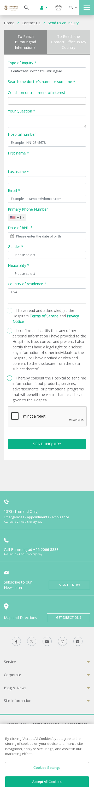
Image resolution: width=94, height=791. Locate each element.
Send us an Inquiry (63, 22)
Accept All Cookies (46, 781)
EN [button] (70, 7)
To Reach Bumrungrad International (25, 42)
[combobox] (17, 217)
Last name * (18, 171)
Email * (14, 190)
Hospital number (22, 134)
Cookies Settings (46, 767)
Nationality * (18, 265)
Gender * (15, 246)
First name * (18, 153)
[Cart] (58, 7)
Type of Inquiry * (22, 62)
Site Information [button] (17, 700)
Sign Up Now (69, 585)
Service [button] (10, 661)
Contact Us (31, 22)
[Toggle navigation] (86, 7)
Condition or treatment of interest (36, 92)
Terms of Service (45, 315)
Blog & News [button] (15, 687)
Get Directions (68, 617)
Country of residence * (27, 283)
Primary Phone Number (28, 209)
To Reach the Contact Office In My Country (68, 42)
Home (9, 22)
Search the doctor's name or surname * (41, 81)
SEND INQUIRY (47, 443)
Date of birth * (20, 227)
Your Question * (21, 111)
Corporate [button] (12, 674)
